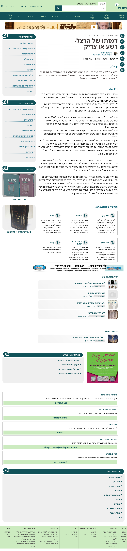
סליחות (117, 490)
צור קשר (7, 532)
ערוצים (123, 536)
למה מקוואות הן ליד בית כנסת (20, 48)
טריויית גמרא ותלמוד (27, 539)
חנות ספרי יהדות (52, 544)
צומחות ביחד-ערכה (109, 394)
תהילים (117, 504)
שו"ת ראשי (106, 16)
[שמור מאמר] (122, 53)
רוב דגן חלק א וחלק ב (19, 231)
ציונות (97, 59)
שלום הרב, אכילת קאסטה (22, 75)
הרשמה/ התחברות (33, 6)
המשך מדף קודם (77, 242)
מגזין (124, 532)
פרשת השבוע (114, 477)
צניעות (77, 16)
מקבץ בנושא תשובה (70, 364)
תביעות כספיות (26, 43)
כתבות (123, 534)
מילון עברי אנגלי (111, 541)
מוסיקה (101, 306)
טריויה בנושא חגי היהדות (68, 360)
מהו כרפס (105, 242)
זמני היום (113, 424)
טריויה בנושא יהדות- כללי (25, 532)
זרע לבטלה (28, 59)
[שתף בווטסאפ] (122, 36)
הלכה (66, 16)
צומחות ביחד (19, 199)
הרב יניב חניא (114, 486)
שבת (20, 16)
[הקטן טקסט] (122, 64)
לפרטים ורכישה (60, 462)
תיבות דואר (10, 6)
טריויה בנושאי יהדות (108, 409)
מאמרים (123, 539)
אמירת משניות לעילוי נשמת (48, 532)
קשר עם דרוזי (27, 130)
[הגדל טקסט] (122, 58)
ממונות (31, 16)
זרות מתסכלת (27, 53)
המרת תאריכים (113, 508)
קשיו (52, 242)
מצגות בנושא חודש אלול (69, 373)
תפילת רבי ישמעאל (112, 495)
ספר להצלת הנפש (25, 80)
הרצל (105, 59)
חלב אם (30, 91)
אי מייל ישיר (7, 535)
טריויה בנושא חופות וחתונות (24, 536)
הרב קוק (116, 481)
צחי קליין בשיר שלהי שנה (68, 369)
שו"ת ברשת (90, 3)
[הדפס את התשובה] (122, 41)
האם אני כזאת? (26, 141)
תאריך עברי (9, 16)
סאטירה (93, 532)
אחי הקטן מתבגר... (25, 146)
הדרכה (43, 16)
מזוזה (52, 215)
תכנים (102, 3)
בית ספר (88, 59)
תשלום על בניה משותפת (23, 86)
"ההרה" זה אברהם (96, 313)
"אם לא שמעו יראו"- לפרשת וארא (90, 283)
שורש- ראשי (121, 16)
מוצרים (80, 3)
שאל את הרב (112, 35)
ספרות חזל (100, 341)
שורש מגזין (92, 16)
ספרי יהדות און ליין (51, 534)
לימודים (29, 152)
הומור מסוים (99, 296)
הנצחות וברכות (111, 544)
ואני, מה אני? (111, 454)
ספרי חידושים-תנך (97, 316)
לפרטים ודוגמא (60, 403)
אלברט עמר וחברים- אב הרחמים (91, 303)
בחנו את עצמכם (60, 417)
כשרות (55, 16)
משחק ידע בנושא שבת (26, 534)
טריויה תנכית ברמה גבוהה (25, 541)
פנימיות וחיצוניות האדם (23, 136)
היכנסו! (60, 432)
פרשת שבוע (99, 286)
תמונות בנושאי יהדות (108, 439)
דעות (124, 541)
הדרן (118, 517)
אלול (118, 499)
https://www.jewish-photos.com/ (60, 447)
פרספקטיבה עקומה (96, 293)
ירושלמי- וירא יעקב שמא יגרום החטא (89, 337)
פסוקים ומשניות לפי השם (49, 541)
